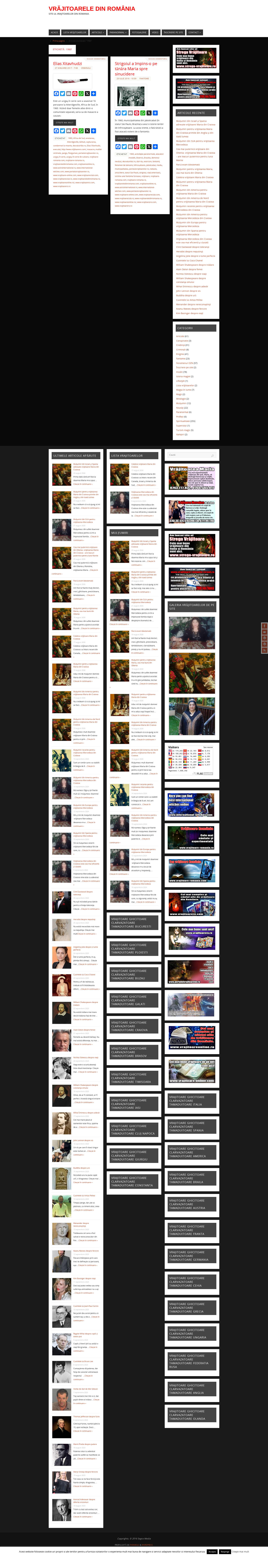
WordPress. (147, 1545)
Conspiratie (182, 340)
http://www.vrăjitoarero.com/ (74, 149)
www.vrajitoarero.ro (61, 186)
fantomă (156, 161)
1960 (70, 138)
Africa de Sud (79, 138)
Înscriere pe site (184, 367)
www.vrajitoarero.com (84, 182)
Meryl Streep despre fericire (85, 1471)
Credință (180, 345)
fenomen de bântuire (124, 165)
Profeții (179, 416)
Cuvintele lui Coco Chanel (189, 260)
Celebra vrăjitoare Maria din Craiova (195, 177)
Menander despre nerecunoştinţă (193, 304)
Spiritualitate (183, 421)
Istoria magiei (183, 376)
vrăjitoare (146, 176)
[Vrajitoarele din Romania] (264, 644)
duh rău (139, 161)
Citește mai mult (64, 122)
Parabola (134, 1545)
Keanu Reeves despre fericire (191, 308)
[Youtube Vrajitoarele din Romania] (264, 632)
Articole (180, 336)
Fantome (144, 78)
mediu (159, 165)
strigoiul (142, 172)
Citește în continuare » (82, 484)
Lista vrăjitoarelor (185, 385)
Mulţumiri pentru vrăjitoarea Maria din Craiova (85, 665)
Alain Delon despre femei (189, 269)
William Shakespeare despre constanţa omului (85, 1086)
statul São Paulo (131, 172)
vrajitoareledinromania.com (65, 164)
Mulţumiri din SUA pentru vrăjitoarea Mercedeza (84, 520)
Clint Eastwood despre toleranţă (192, 246)
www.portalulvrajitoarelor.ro (77, 171)
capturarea (91, 142)
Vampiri (180, 434)
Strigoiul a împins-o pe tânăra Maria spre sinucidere (136, 69)
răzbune (153, 169)
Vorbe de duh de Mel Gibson (85, 1389)
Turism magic (183, 430)
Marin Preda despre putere (85, 1444)
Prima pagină (59, 41)
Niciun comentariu (96, 59)
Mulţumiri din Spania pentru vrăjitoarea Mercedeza (85, 834)
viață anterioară (153, 172)
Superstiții (181, 425)
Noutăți (179, 407)
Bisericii (139, 157)
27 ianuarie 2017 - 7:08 (66, 68)
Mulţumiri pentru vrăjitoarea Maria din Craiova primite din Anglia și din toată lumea (194, 133)
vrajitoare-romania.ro (75, 160)
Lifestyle (180, 380)
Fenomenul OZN (184, 363)
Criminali (86, 68)
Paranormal (182, 412)
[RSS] (264, 650)
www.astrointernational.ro (64, 168)
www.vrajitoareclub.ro (62, 179)
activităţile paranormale (145, 154)
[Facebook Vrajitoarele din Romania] (264, 626)
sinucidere (119, 172)
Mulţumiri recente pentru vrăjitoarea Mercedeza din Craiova (84, 753)
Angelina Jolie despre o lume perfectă (195, 255)
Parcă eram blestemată (188, 164)
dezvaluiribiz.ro (79, 145)
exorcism (148, 161)
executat (57, 149)
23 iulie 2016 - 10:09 (126, 78)
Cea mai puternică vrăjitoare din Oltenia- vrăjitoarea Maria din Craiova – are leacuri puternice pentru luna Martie (85, 551)
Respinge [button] (225, 1551)
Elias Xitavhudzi (67, 63)
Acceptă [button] (212, 1551)
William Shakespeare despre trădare (195, 264)
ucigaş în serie (59, 156)
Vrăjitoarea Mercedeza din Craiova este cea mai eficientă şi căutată (86, 864)
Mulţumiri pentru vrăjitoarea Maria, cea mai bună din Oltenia (85, 611)
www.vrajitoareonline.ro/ (63, 182)
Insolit (179, 371)
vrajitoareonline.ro (86, 164)
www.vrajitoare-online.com (64, 175)
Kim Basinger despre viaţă (189, 313)
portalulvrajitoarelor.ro (88, 153)
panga (64, 153)
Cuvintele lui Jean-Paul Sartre (85, 1306)
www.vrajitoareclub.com (87, 175)
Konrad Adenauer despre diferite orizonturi (84, 1501)
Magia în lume (183, 389)
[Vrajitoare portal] (264, 638)
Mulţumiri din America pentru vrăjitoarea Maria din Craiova (86, 693)
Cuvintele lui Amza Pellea (189, 299)
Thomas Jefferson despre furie (86, 1416)
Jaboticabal (151, 165)
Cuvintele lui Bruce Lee (83, 1361)
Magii (179, 394)
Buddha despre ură (186, 295)
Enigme (180, 354)
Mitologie (181, 398)
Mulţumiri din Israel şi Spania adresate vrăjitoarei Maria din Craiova (86, 467)
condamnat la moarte (62, 145)
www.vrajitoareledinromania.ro (86, 179)
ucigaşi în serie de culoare (77, 156)
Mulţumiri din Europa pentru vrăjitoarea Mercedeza (85, 806)
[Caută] (212, 455)
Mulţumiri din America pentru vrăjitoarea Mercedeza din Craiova (86, 780)
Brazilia (147, 157)
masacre (91, 149)
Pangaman (73, 153)
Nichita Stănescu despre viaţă (191, 273)
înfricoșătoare (139, 165)
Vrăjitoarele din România (92, 8)
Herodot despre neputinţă (189, 251)
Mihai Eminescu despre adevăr (192, 286)
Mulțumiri (181, 403)
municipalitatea (121, 169)
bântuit (82, 142)
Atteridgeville (72, 142)
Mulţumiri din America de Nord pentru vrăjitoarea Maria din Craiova (86, 722)
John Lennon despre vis (188, 290)
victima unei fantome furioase (128, 176)
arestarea (90, 138)
